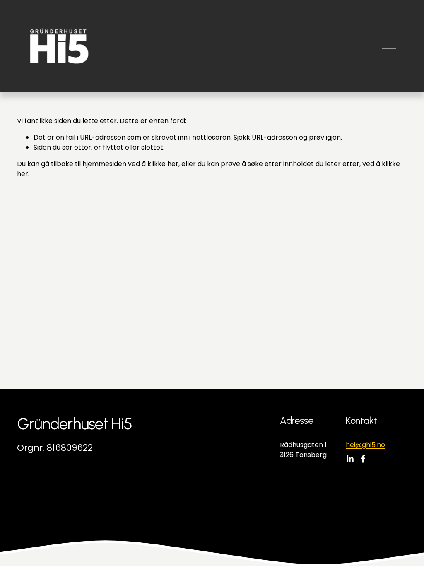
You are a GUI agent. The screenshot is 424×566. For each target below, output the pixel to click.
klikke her (162, 164)
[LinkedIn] (350, 459)
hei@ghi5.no (365, 445)
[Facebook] (363, 459)
